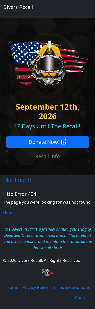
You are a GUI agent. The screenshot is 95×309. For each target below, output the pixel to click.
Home (9, 212)
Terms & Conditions (71, 287)
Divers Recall (18, 7)
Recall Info (47, 156)
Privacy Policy (35, 287)
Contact (82, 297)
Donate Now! (44, 141)
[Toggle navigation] (85, 7)
